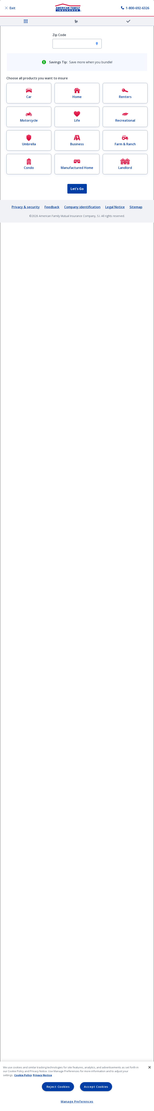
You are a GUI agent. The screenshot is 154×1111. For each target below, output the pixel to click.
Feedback (52, 207)
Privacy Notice (42, 1075)
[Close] (149, 1067)
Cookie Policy (23, 1075)
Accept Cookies (96, 1087)
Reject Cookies (58, 1087)
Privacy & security (26, 207)
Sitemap (136, 207)
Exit (12, 8)
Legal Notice (115, 207)
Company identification (82, 207)
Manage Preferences (77, 1101)
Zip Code (59, 35)
